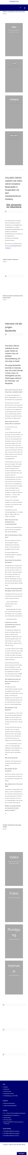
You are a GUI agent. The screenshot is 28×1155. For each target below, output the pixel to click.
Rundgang (14, 99)
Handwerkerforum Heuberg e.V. (12, 1115)
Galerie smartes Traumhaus (10, 259)
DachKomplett (7, 1117)
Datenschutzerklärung (9, 1103)
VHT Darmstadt (8, 1119)
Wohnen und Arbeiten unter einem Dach (14, 11)
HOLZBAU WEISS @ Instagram (11, 1133)
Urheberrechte (7, 1091)
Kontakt (6, 1087)
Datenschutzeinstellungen (10, 1105)
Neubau (5, 13)
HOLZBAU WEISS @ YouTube (11, 1135)
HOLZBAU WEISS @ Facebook (11, 1131)
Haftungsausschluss (9, 1093)
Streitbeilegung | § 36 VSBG (11, 1095)
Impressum (6, 1089)
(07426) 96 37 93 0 (14, 1)
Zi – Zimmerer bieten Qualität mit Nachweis (14, 1113)
